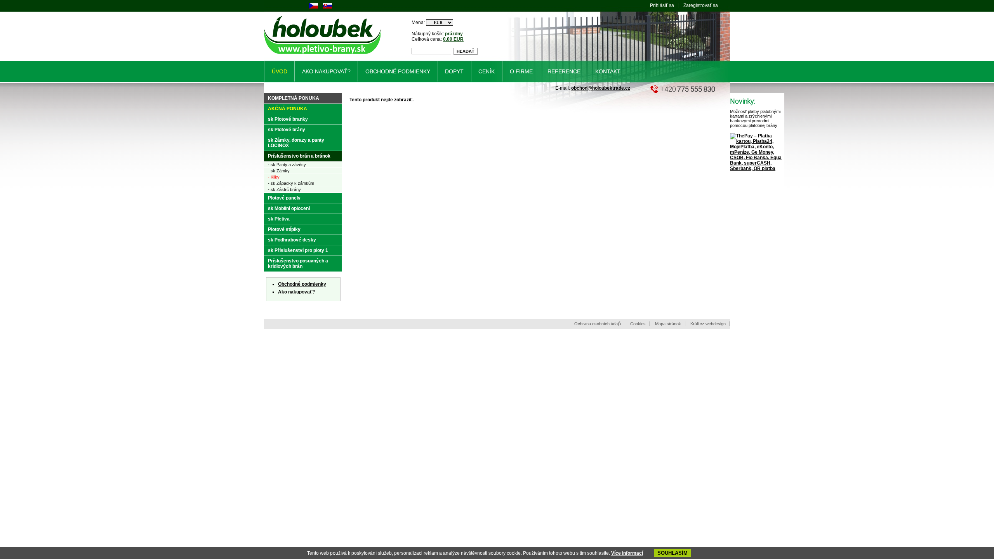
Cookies (638, 323)
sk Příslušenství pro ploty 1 (298, 250)
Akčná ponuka (287, 108)
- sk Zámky (279, 170)
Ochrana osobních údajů (597, 323)
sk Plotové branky (288, 119)
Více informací (627, 553)
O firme (521, 71)
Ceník (486, 71)
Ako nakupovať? (296, 292)
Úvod (279, 71)
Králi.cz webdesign (708, 323)
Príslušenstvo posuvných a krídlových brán (298, 263)
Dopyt (454, 71)
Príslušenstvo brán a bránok (299, 156)
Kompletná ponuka (293, 98)
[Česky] (313, 7)
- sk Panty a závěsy (287, 164)
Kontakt (607, 71)
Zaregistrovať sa (700, 5)
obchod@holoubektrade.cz (600, 88)
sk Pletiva (279, 219)
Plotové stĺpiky (284, 229)
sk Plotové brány (286, 129)
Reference (563, 71)
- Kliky (274, 177)
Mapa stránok (668, 323)
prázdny (454, 33)
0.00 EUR (453, 39)
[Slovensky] (327, 7)
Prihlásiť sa (662, 5)
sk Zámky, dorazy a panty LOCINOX (296, 142)
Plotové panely (284, 198)
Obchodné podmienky (302, 284)
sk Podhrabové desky (292, 240)
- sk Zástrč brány (284, 189)
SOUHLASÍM (672, 553)
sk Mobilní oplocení (289, 208)
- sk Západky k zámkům (291, 183)
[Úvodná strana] (323, 55)
